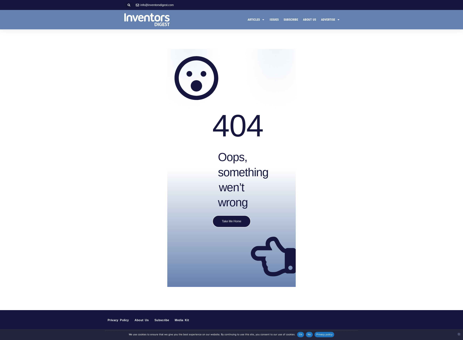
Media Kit (182, 320)
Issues (274, 19)
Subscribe (291, 19)
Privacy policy (324, 334)
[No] (459, 334)
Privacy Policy (118, 320)
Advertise (328, 19)
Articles (254, 19)
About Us (309, 19)
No (309, 334)
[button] (129, 5)
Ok (300, 334)
